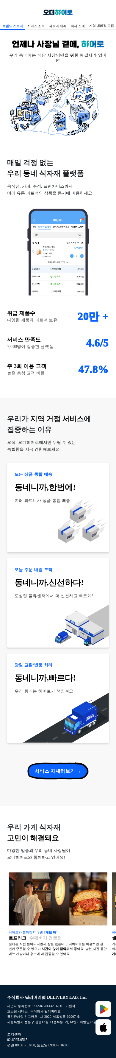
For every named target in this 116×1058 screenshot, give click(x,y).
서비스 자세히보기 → (58, 771)
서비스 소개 (36, 26)
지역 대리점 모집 (101, 25)
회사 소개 (78, 26)
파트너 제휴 (57, 26)
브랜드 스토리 (12, 26)
